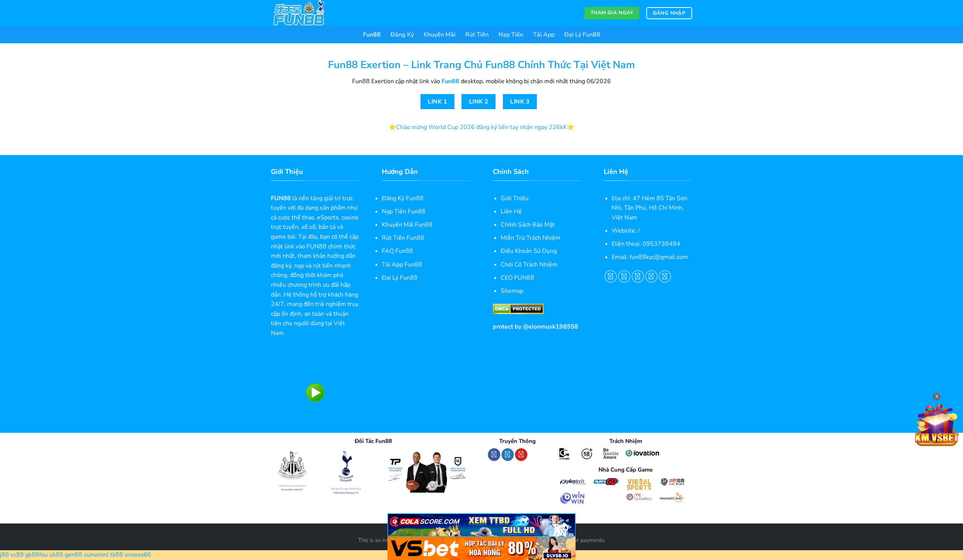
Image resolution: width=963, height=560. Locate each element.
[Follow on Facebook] (494, 454)
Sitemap (512, 291)
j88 (4, 555)
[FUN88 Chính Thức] (308, 13)
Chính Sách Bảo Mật (528, 225)
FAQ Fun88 (397, 251)
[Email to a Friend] (638, 276)
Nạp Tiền (510, 34)
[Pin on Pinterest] (651, 276)
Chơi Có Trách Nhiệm (529, 264)
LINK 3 (519, 101)
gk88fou (36, 555)
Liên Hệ (511, 211)
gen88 (73, 555)
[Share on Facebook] (611, 276)
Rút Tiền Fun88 (403, 238)
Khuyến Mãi (440, 34)
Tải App (543, 34)
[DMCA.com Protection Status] (518, 308)
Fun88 (372, 34)
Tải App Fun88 (402, 264)
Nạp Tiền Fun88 (403, 211)
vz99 (17, 555)
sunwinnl (96, 555)
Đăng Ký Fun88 (403, 198)
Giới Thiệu (515, 198)
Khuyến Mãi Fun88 (407, 225)
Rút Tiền (477, 34)
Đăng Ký (402, 34)
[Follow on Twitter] (507, 454)
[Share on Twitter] (624, 276)
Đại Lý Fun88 (582, 34)
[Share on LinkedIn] (665, 276)
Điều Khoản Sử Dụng (529, 251)
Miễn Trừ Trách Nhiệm (530, 238)
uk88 (56, 555)
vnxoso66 (138, 555)
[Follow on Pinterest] (521, 454)
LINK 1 (437, 101)
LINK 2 (478, 101)
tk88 (116, 555)
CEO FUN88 (517, 278)
